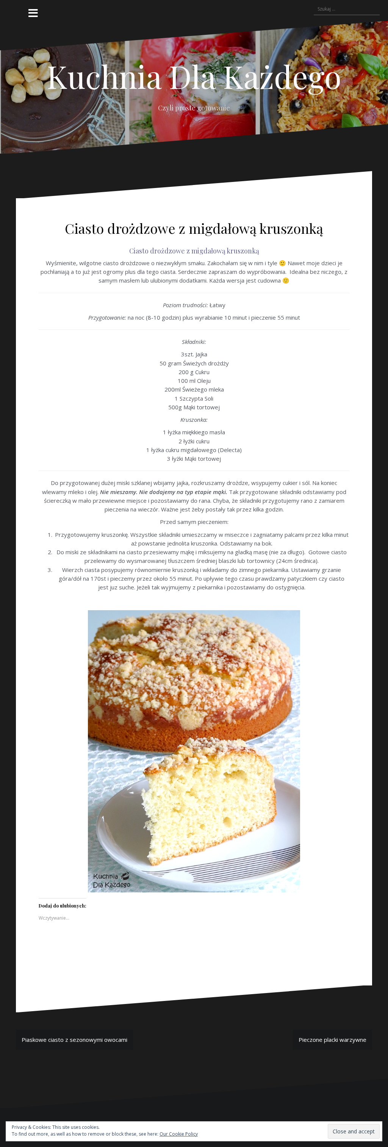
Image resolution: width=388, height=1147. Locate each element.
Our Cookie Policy (179, 1134)
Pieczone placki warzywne (332, 1039)
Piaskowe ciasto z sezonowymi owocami (74, 1039)
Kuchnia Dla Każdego (194, 76)
